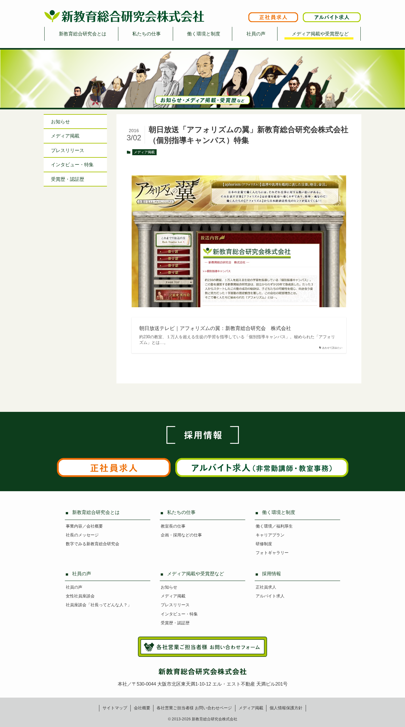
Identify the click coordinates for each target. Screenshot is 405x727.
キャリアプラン (270, 535)
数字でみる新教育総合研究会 (92, 543)
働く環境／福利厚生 (274, 526)
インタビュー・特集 (179, 614)
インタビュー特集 (72, 165)
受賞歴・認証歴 (67, 179)
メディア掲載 (144, 152)
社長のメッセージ (82, 535)
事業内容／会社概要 (84, 526)
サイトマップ (115, 708)
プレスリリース (67, 150)
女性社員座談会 (80, 596)
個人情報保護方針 (286, 708)
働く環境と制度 (203, 33)
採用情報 (271, 573)
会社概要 (142, 708)
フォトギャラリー (272, 552)
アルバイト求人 (270, 596)
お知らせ (60, 121)
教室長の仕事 (173, 526)
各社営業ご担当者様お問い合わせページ (194, 708)
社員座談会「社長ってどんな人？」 (99, 604)
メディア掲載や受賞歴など (320, 33)
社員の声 (255, 33)
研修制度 (264, 543)
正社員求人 (266, 587)
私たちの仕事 (146, 33)
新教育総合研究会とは (82, 33)
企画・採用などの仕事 (181, 535)
